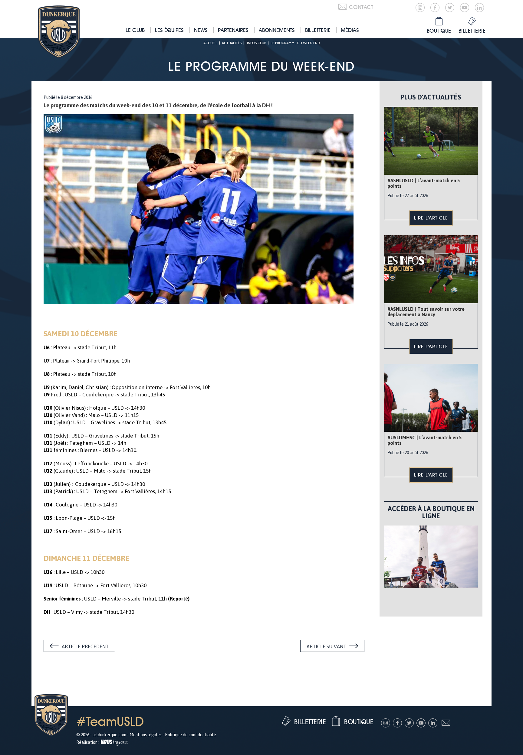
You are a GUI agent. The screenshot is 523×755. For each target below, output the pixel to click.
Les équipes (169, 30)
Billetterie (318, 30)
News (201, 30)
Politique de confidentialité (190, 734)
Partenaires (233, 30)
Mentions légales (146, 734)
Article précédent (85, 646)
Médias (350, 30)
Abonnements (277, 30)
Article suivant (326, 646)
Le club (135, 30)
